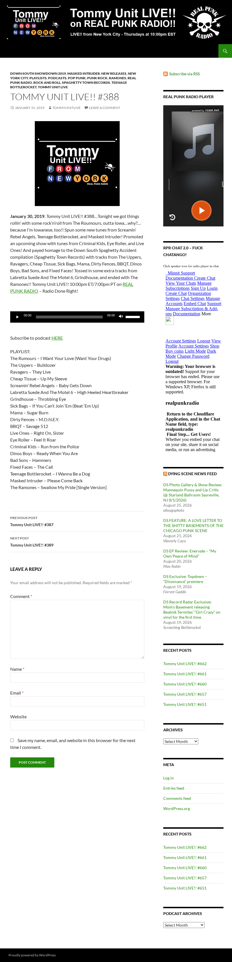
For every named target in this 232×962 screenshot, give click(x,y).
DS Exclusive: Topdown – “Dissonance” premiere (185, 579)
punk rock (97, 78)
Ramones (117, 78)
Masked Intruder (83, 73)
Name (17, 669)
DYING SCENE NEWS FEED (192, 473)
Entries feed (173, 788)
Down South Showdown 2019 (38, 73)
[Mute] (121, 317)
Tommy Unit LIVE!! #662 (185, 663)
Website (18, 716)
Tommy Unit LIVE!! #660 (185, 684)
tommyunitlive (66, 108)
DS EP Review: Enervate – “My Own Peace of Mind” (189, 553)
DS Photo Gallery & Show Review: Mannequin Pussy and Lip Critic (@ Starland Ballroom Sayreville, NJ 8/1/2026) (192, 492)
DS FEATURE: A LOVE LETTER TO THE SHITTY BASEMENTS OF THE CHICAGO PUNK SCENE (193, 525)
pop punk (77, 78)
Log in (168, 777)
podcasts (57, 78)
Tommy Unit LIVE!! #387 (31, 521)
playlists (38, 78)
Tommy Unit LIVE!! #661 (185, 673)
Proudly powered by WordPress (32, 955)
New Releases (113, 73)
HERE (57, 337)
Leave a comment (104, 108)
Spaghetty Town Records (86, 82)
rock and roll (47, 82)
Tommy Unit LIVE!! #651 (185, 704)
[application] (77, 317)
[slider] (133, 316)
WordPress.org (176, 808)
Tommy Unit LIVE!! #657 (185, 694)
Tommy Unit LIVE (53, 87)
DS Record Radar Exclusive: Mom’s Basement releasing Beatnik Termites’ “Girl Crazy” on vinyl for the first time (191, 609)
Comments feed (177, 798)
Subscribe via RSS (184, 73)
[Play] (17, 317)
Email (16, 692)
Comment (21, 596)
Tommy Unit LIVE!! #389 (31, 541)
